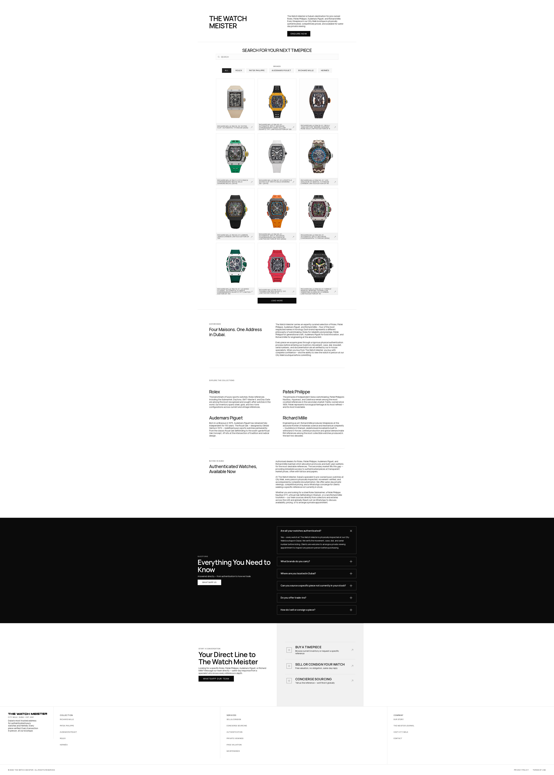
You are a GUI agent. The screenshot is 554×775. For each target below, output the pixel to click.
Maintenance (233, 751)
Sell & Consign (234, 719)
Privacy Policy (521, 770)
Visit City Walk (401, 732)
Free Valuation (234, 745)
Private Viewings (235, 738)
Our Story (399, 719)
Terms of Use (539, 770)
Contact (398, 738)
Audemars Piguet (68, 732)
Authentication (234, 732)
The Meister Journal (404, 726)
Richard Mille (67, 719)
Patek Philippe (67, 726)
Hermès (64, 745)
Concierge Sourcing (237, 726)
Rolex (63, 738)
